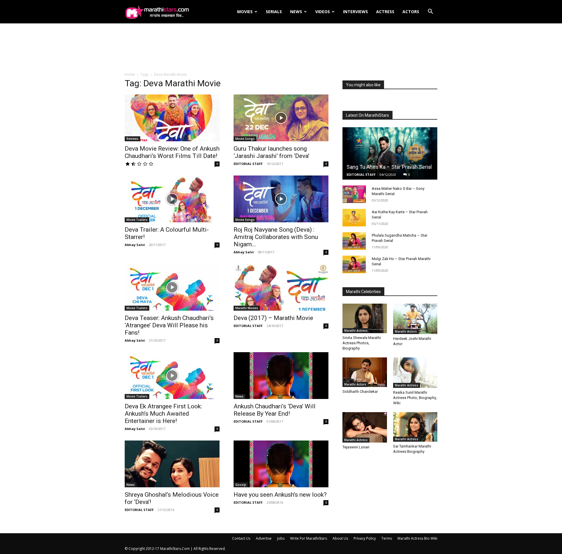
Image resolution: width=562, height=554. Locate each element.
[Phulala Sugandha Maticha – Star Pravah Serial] (354, 241)
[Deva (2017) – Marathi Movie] (281, 287)
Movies (245, 11)
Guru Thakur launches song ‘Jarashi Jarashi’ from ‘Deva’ (271, 152)
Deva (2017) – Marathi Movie (273, 317)
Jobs (281, 538)
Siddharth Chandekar (360, 391)
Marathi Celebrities (363, 291)
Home (130, 74)
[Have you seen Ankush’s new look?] (281, 464)
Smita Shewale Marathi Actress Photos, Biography (361, 343)
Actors (410, 11)
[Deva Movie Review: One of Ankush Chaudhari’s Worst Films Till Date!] (172, 117)
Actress (385, 11)
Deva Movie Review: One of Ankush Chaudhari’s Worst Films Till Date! (172, 152)
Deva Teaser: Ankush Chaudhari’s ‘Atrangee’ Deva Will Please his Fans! (169, 325)
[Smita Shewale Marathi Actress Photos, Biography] (364, 318)
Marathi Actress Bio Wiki (417, 538)
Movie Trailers (137, 220)
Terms (386, 538)
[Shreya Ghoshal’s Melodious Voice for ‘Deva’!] (172, 464)
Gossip (240, 485)
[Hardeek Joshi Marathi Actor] (415, 319)
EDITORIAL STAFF (248, 163)
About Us (340, 538)
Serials (274, 11)
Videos (322, 11)
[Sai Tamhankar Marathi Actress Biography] (415, 427)
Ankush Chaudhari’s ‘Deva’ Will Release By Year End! (275, 410)
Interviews (355, 11)
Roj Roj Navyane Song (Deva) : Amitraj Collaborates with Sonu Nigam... (276, 237)
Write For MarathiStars (308, 538)
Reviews (132, 139)
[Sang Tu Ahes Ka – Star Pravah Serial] (389, 153)
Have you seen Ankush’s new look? (280, 494)
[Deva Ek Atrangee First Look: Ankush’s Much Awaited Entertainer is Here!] (172, 375)
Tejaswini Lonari (355, 447)
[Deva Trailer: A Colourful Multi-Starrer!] (172, 199)
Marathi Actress (356, 330)
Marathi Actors (406, 331)
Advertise (264, 538)
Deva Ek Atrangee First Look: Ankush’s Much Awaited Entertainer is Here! (163, 413)
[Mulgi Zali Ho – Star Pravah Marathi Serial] (354, 264)
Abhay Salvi (135, 244)
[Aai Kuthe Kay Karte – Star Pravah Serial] (354, 217)
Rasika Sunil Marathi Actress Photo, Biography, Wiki (415, 397)
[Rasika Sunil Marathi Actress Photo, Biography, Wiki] (415, 372)
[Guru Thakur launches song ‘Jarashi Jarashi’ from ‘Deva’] (281, 117)
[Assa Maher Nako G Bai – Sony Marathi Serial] (354, 194)
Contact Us (241, 538)
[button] (430, 12)
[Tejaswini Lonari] (364, 427)
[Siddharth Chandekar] (364, 372)
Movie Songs (245, 139)
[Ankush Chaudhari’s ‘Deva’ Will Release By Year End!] (281, 375)
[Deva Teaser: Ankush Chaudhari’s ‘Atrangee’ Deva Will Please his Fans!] (172, 287)
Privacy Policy (365, 538)
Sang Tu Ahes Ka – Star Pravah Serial (389, 167)
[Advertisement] (281, 48)
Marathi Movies (246, 308)
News (296, 11)
